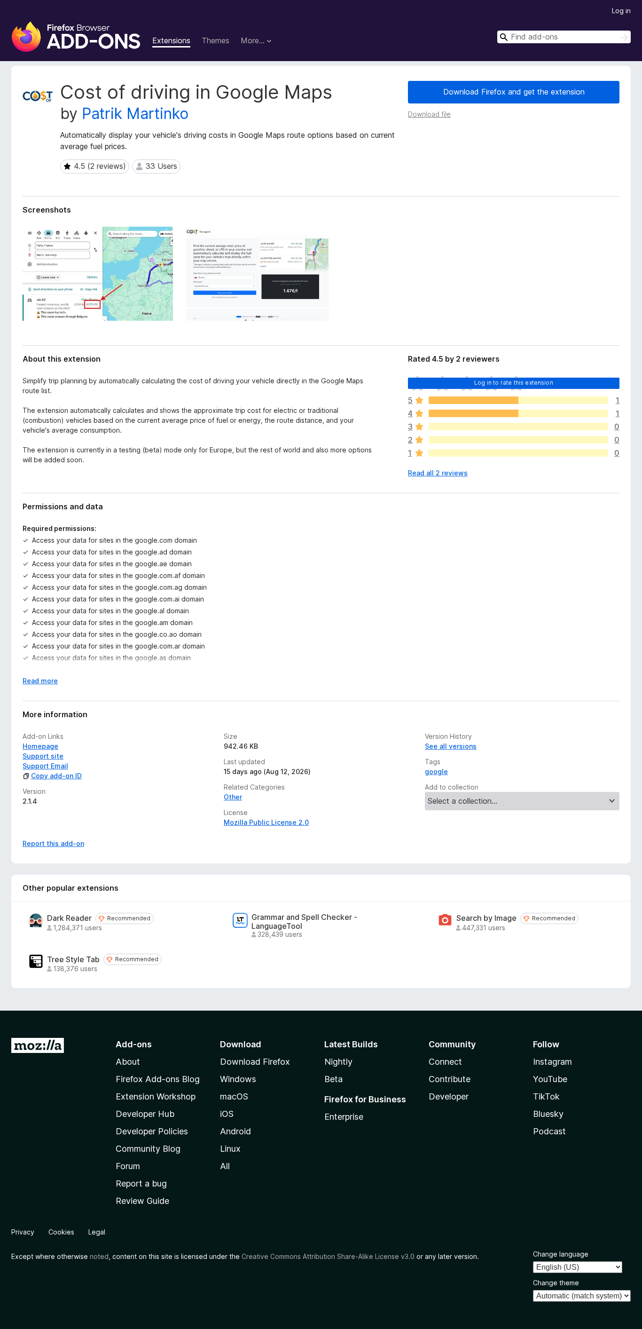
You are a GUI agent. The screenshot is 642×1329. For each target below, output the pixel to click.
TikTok (546, 1096)
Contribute (449, 1079)
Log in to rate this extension (513, 382)
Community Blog (148, 1149)
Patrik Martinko (135, 113)
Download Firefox (255, 1062)
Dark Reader (69, 918)
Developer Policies (152, 1131)
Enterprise (343, 1117)
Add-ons (134, 1044)
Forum (128, 1166)
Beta (333, 1079)
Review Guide (142, 1201)
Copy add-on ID (56, 776)
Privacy (22, 1232)
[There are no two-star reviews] (518, 439)
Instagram (552, 1062)
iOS (227, 1114)
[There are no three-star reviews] (518, 426)
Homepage (40, 746)
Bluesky (548, 1114)
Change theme (556, 1283)
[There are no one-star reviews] (518, 453)
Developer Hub (145, 1114)
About (128, 1062)
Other (233, 797)
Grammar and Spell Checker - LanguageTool (304, 922)
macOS (234, 1096)
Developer (449, 1096)
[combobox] (564, 37)
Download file (429, 114)
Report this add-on (53, 843)
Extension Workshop (156, 1096)
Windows (238, 1079)
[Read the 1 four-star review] (518, 413)
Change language (560, 1254)
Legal (96, 1232)
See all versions (451, 746)
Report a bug (141, 1183)
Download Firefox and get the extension (514, 91)
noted (99, 1256)
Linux (230, 1149)
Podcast (549, 1131)
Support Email (45, 766)
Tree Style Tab (73, 959)
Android (235, 1131)
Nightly (338, 1062)
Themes (215, 40)
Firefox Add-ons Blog (158, 1079)
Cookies (61, 1232)
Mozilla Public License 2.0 (266, 822)
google (436, 771)
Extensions (171, 40)
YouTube (550, 1079)
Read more (40, 681)
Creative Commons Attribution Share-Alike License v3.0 (328, 1256)
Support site (43, 756)
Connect (445, 1062)
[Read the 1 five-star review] (518, 400)
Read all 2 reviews (438, 473)
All (225, 1166)
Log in (621, 11)
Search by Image (486, 918)
